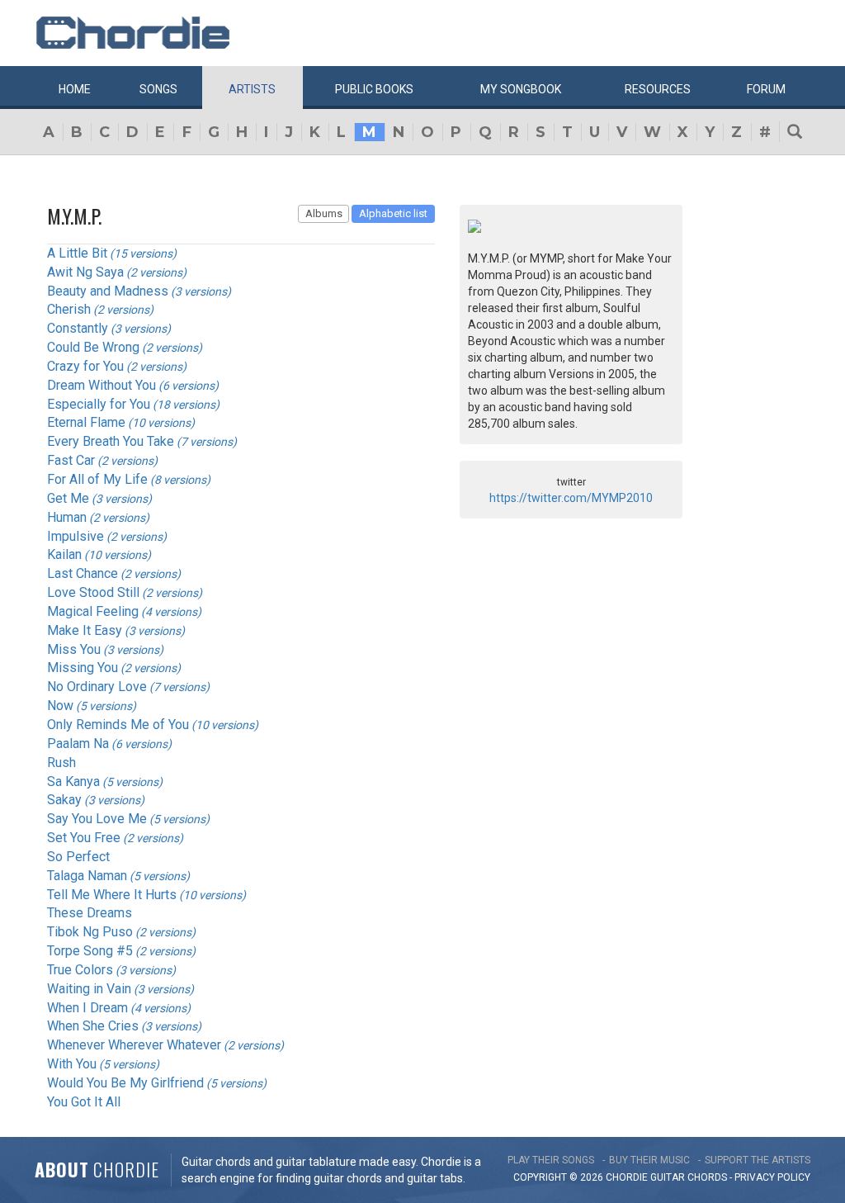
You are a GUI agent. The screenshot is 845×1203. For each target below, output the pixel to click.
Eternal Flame (86, 422)
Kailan (64, 554)
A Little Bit (77, 253)
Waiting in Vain (89, 989)
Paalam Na (78, 743)
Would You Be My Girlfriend (125, 1083)
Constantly (77, 328)
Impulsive (75, 536)
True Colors (80, 970)
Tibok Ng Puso (90, 932)
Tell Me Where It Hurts (112, 894)
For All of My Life (97, 479)
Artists (252, 89)
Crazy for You (85, 366)
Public (374, 89)
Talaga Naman (87, 875)
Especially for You (98, 404)
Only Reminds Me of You (118, 724)
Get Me (68, 498)
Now (60, 705)
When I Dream (87, 1008)
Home (75, 89)
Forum (766, 89)
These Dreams (89, 913)
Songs (158, 89)
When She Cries (93, 1026)
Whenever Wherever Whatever (134, 1045)
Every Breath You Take (110, 441)
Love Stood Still (93, 592)
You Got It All (83, 1102)
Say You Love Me (97, 818)
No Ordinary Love (97, 686)
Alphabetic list (393, 213)
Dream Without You (101, 385)
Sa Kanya (73, 781)
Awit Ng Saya (85, 272)
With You (72, 1064)
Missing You (82, 667)
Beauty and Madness (107, 291)
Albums (323, 213)
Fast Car (71, 460)
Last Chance (82, 573)
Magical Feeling (93, 611)
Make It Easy (84, 630)
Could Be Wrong (93, 347)
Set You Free (83, 837)
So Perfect (78, 856)
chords (707, 1177)
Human (67, 517)
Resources (658, 89)
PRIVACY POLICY (772, 1177)
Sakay (64, 800)
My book (520, 89)
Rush (61, 762)
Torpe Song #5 (90, 951)
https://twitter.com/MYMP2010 (571, 497)
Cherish (69, 309)
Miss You (74, 649)
